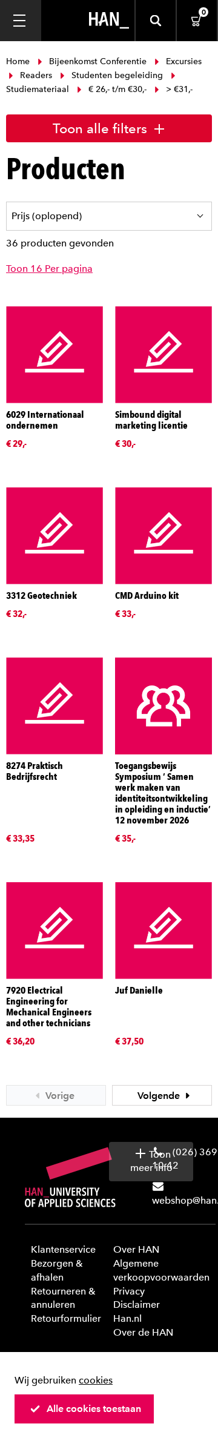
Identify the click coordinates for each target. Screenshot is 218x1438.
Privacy (129, 1291)
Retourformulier (66, 1318)
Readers (36, 75)
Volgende (159, 1095)
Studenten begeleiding (117, 75)
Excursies (183, 61)
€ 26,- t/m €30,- (117, 89)
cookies (96, 1380)
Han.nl (127, 1318)
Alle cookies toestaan (94, 1408)
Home (19, 61)
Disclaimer (136, 1304)
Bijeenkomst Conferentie (98, 61)
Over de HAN (143, 1332)
